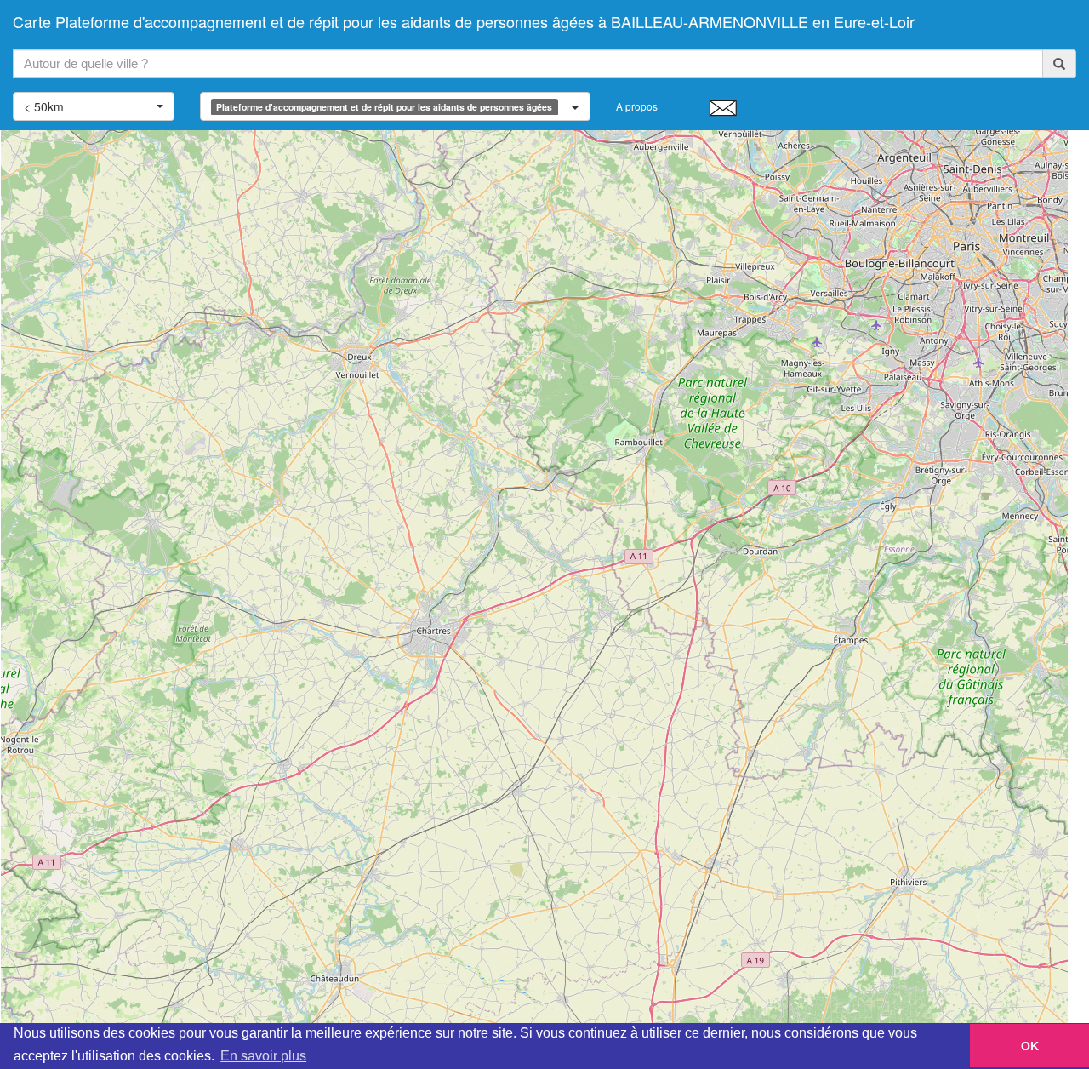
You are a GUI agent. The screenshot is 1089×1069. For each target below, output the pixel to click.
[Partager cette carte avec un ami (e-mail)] (723, 107)
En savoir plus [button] (263, 1056)
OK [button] (1030, 1046)
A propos (637, 106)
